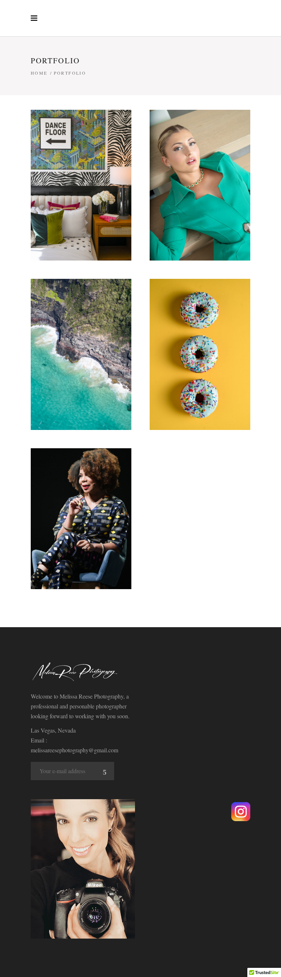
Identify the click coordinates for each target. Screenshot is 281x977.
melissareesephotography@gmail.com (74, 750)
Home (39, 73)
